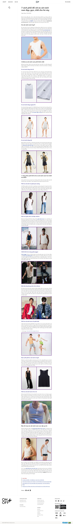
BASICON (10, 2)
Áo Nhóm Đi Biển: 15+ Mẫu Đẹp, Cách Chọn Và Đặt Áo (33, 480)
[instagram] (61, 501)
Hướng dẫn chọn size (23, 500)
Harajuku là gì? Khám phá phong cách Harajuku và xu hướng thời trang (36, 486)
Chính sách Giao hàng (40, 503)
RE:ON (16, 2)
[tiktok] (64, 501)
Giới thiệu (38, 509)
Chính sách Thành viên (40, 500)
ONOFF (4, 2)
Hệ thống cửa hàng (40, 514)
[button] (26, 490)
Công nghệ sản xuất (40, 510)
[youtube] (58, 501)
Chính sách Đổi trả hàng (40, 501)
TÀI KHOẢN (67, 2)
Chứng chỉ (38, 513)
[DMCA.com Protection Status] (69, 522)
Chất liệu (38, 512)
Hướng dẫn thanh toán (23, 501)
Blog (38, 516)
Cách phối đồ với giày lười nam (33, 331)
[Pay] (65, 523)
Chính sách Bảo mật (40, 504)
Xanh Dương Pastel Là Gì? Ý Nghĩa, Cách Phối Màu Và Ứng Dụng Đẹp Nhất (36, 481)
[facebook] (56, 501)
